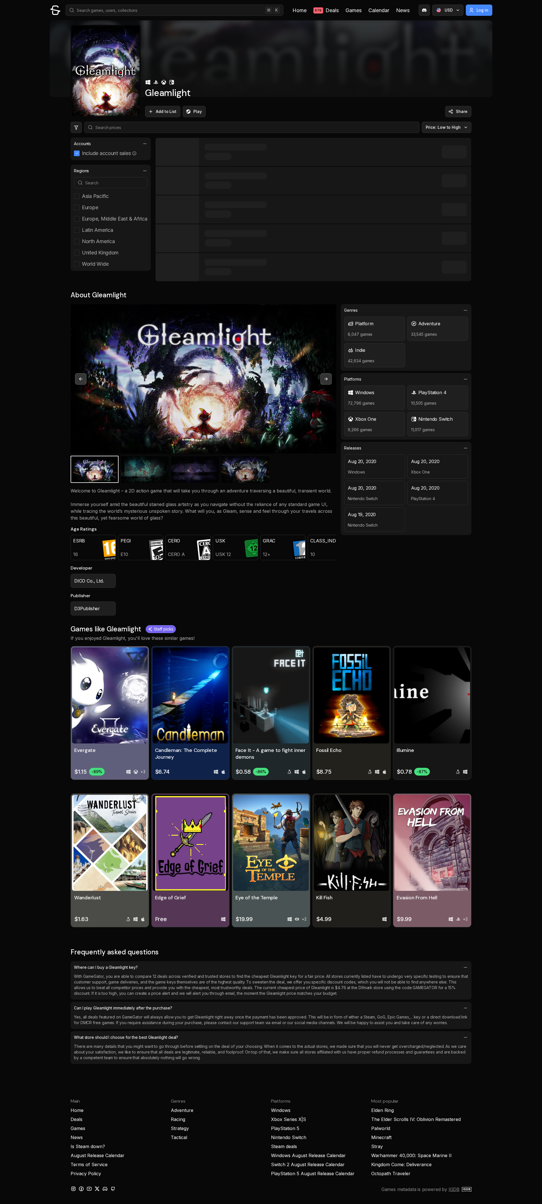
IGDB (454, 1189)
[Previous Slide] (80, 379)
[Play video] (203, 379)
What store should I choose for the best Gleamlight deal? (126, 1037)
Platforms (352, 379)
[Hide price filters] (76, 127)
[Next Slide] (326, 379)
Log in (483, 10)
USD (449, 10)
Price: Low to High (443, 127)
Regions (81, 170)
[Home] (55, 10)
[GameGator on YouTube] (89, 1189)
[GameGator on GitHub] (113, 1189)
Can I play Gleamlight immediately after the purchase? (123, 1007)
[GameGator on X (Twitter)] (97, 1189)
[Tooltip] (134, 153)
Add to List (166, 111)
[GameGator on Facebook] (81, 1189)
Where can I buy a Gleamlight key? (106, 967)
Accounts (82, 143)
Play (197, 111)
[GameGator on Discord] (424, 10)
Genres (351, 310)
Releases (352, 448)
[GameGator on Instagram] (73, 1189)
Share (461, 111)
